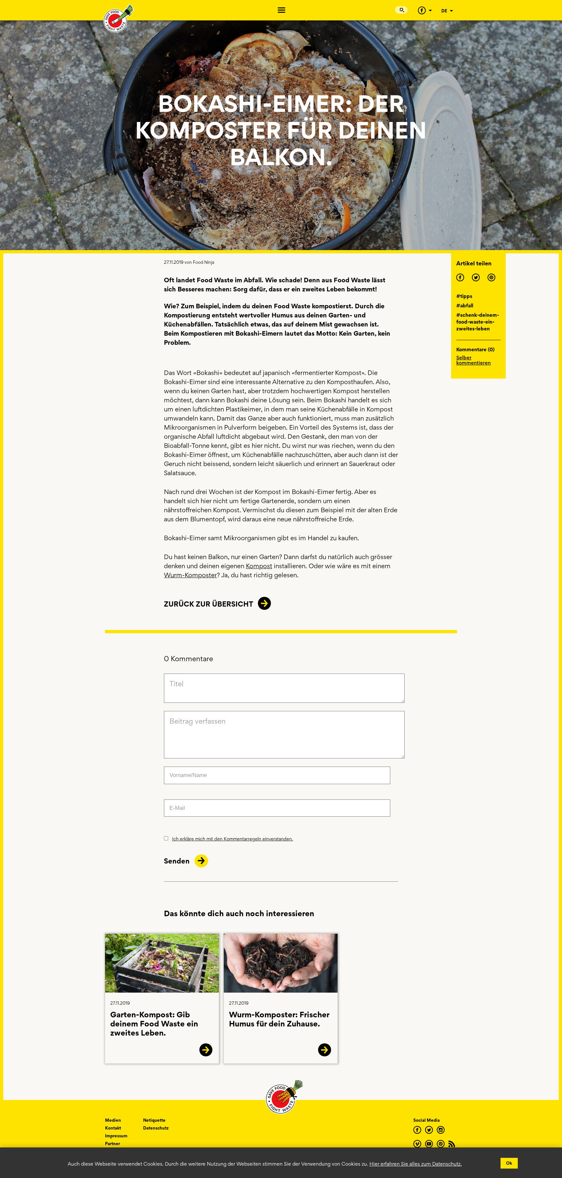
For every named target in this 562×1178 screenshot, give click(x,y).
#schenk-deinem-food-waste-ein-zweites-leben (477, 322)
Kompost (259, 566)
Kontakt (113, 1128)
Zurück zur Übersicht (208, 604)
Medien (113, 1120)
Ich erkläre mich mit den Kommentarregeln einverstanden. (232, 838)
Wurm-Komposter (190, 575)
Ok (509, 1163)
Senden (177, 861)
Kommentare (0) (475, 350)
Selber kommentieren (473, 360)
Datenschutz (155, 1128)
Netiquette (154, 1120)
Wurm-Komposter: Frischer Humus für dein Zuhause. (279, 1019)
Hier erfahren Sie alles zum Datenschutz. (415, 1164)
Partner (112, 1143)
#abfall (464, 305)
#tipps (464, 296)
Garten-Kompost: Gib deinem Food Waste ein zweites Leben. (154, 1023)
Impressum (116, 1135)
